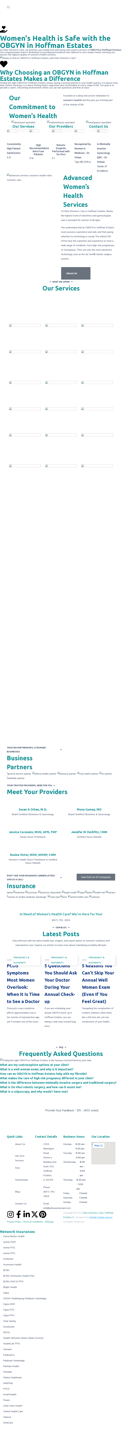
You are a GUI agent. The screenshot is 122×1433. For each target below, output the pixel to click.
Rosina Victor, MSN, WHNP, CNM (33, 854)
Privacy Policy (14, 1221)
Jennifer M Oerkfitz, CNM (89, 832)
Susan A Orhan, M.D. (33, 809)
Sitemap (49, 1221)
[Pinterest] (42, 1214)
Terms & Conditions (33, 1221)
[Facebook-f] (18, 1214)
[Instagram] (10, 1214)
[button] (76, 273)
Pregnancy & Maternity (21, 960)
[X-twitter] (34, 1214)
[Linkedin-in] (26, 1214)
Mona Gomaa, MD (89, 809)
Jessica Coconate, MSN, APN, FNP (33, 832)
